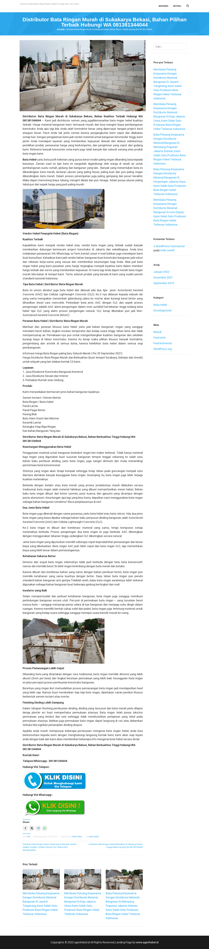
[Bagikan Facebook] (25, 828)
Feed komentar (162, 343)
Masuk (157, 332)
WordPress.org (162, 349)
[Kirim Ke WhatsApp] (44, 828)
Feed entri (159, 337)
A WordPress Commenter (169, 246)
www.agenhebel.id (147, 942)
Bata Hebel (77, 836)
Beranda (60, 29)
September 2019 (163, 283)
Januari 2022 (161, 271)
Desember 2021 (163, 277)
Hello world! (167, 250)
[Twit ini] (31, 828)
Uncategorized (162, 310)
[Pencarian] (187, 6)
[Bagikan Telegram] (38, 828)
